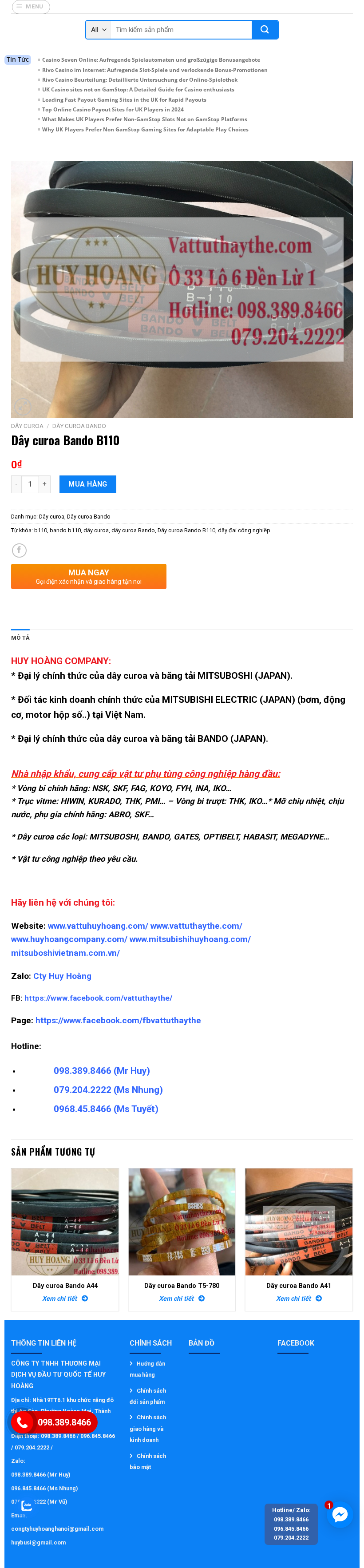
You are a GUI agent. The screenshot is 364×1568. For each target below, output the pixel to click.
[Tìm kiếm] (265, 30)
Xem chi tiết (62, 1299)
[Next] (352, 1243)
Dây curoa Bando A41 (298, 1286)
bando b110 (65, 530)
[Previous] (11, 1243)
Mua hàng (87, 484)
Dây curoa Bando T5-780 (181, 1286)
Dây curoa (27, 425)
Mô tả (20, 637)
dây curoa (96, 530)
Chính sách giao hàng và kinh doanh (148, 1428)
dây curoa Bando (133, 530)
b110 (40, 530)
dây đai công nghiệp (244, 530)
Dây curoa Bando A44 (65, 1286)
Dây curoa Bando (79, 425)
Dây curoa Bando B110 (186, 530)
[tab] (20, 638)
